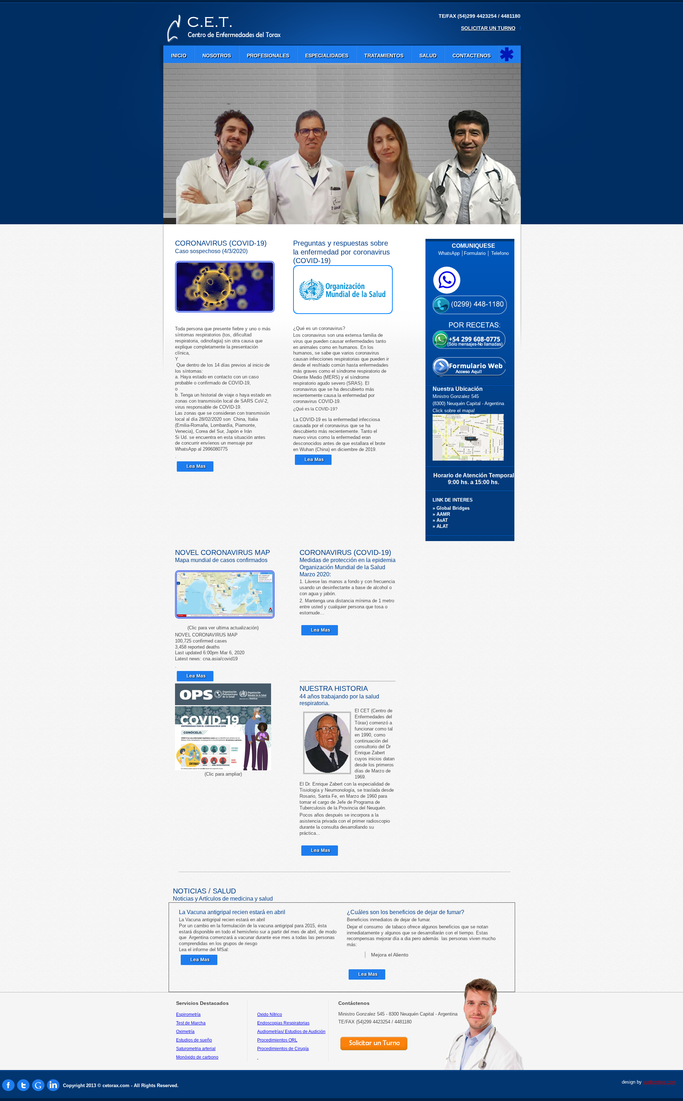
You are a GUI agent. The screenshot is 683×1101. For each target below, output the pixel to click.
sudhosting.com (659, 1082)
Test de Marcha (191, 1023)
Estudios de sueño (194, 1040)
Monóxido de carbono (197, 1057)
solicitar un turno (488, 28)
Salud (427, 55)
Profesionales (268, 55)
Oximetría (185, 1031)
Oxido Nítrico (269, 1014)
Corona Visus (196, 466)
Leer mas (314, 460)
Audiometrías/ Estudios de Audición (291, 1031)
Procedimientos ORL (277, 1040)
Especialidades (326, 55)
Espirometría (188, 1014)
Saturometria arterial (196, 1048)
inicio (178, 55)
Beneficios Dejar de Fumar (374, 1044)
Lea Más (200, 960)
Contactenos (471, 55)
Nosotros (216, 55)
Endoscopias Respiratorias (283, 1023)
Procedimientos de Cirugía (283, 1048)
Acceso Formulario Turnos (469, 367)
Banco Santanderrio (320, 850)
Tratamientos (383, 55)
